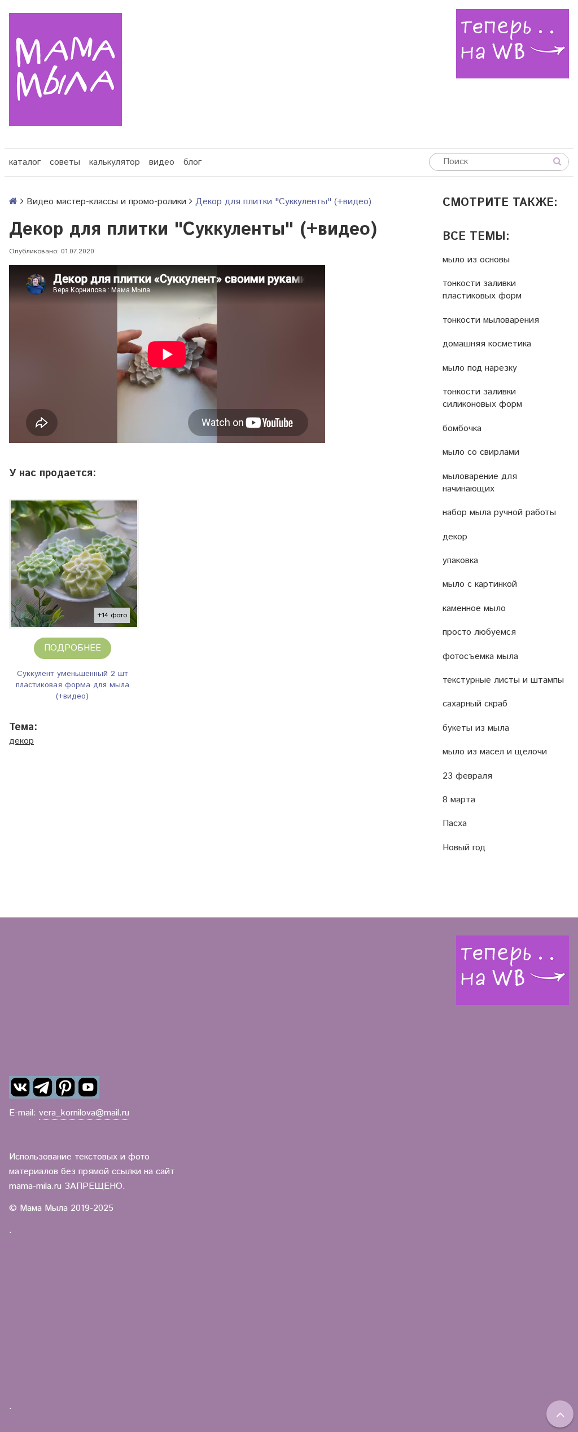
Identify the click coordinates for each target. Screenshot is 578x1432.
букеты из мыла (476, 728)
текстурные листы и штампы (503, 680)
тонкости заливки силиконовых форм (482, 398)
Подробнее (72, 648)
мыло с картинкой (480, 584)
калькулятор (114, 162)
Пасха (455, 824)
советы (65, 162)
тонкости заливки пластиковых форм (482, 290)
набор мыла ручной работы (499, 513)
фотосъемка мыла (480, 657)
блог (192, 162)
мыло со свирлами (481, 452)
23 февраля (467, 776)
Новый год (464, 848)
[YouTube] (88, 1087)
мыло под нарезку (480, 368)
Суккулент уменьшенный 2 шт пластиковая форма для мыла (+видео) (72, 685)
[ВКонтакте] (20, 1087)
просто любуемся (479, 632)
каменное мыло (474, 609)
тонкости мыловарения (491, 320)
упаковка (460, 561)
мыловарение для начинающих (480, 483)
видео (161, 162)
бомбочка (462, 429)
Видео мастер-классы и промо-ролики (106, 201)
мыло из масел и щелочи (495, 752)
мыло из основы (476, 260)
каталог (25, 162)
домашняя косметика (487, 344)
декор (21, 741)
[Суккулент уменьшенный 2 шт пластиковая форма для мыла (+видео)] (74, 564)
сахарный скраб (475, 704)
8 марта (459, 800)
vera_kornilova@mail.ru (84, 1112)
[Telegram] (43, 1087)
